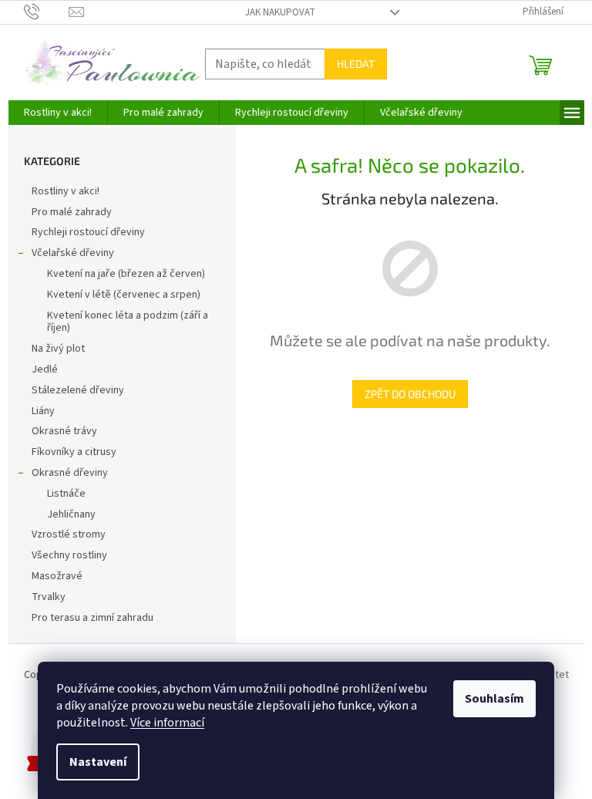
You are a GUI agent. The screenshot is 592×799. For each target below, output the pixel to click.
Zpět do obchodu (410, 393)
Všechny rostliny (69, 555)
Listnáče (66, 493)
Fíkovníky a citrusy (74, 452)
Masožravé (57, 576)
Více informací (167, 722)
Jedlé (45, 369)
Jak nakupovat (280, 12)
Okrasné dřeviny (70, 472)
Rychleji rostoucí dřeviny (88, 232)
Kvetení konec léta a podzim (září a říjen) (127, 322)
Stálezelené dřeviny (78, 390)
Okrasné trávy (64, 431)
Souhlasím (494, 698)
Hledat (356, 63)
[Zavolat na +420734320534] (46, 12)
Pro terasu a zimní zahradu (92, 617)
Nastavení (97, 761)
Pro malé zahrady (72, 212)
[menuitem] (57, 112)
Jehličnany (71, 514)
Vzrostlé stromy (69, 534)
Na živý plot (58, 348)
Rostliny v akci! (65, 191)
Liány (43, 411)
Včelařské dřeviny (73, 253)
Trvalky (49, 597)
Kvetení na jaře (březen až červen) (126, 274)
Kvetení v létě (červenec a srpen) (123, 294)
